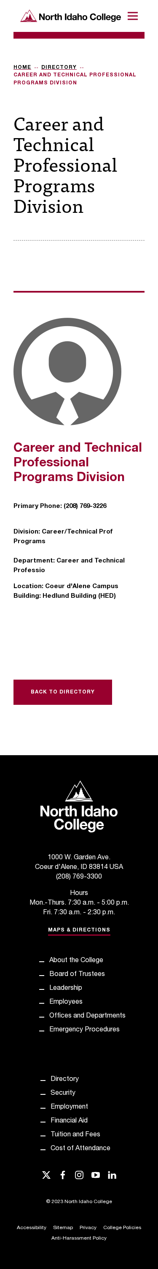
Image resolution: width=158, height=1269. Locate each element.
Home (22, 67)
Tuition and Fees (75, 1135)
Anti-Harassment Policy (79, 1238)
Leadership (65, 988)
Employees (66, 1002)
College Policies (122, 1227)
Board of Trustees (77, 974)
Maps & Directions (79, 930)
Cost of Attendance (80, 1149)
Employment (69, 1107)
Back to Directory (63, 692)
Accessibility (31, 1227)
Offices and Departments (87, 1016)
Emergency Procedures (84, 1030)
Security (63, 1093)
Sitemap (63, 1227)
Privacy (88, 1227)
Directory (59, 67)
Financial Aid (69, 1121)
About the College (76, 961)
